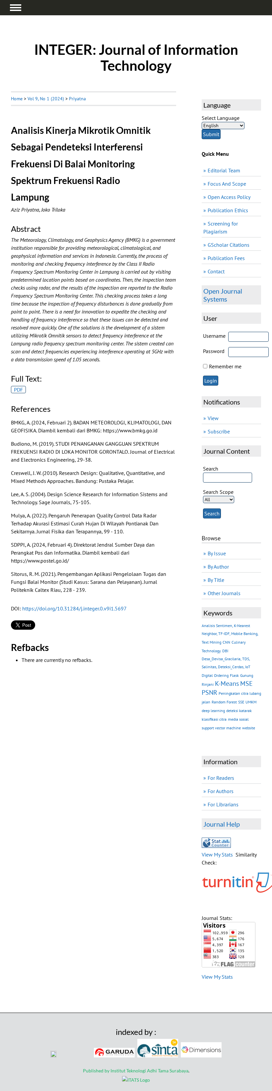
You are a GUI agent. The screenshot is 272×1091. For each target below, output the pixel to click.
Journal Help (221, 824)
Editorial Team (224, 170)
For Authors (221, 791)
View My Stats (217, 854)
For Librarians (223, 804)
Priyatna (77, 99)
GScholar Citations (228, 244)
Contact (216, 271)
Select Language (220, 118)
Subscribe (219, 431)
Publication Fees (226, 258)
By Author (218, 566)
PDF (18, 389)
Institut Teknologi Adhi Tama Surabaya (149, 1070)
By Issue (217, 553)
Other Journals (224, 593)
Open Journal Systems (222, 295)
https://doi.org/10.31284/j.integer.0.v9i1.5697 (74, 608)
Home (17, 99)
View (213, 418)
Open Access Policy (229, 197)
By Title (216, 580)
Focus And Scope (227, 183)
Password (214, 351)
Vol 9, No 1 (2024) (46, 99)
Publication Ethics (228, 210)
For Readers (221, 777)
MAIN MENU (15, 7)
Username (214, 335)
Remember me (225, 366)
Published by (96, 1070)
